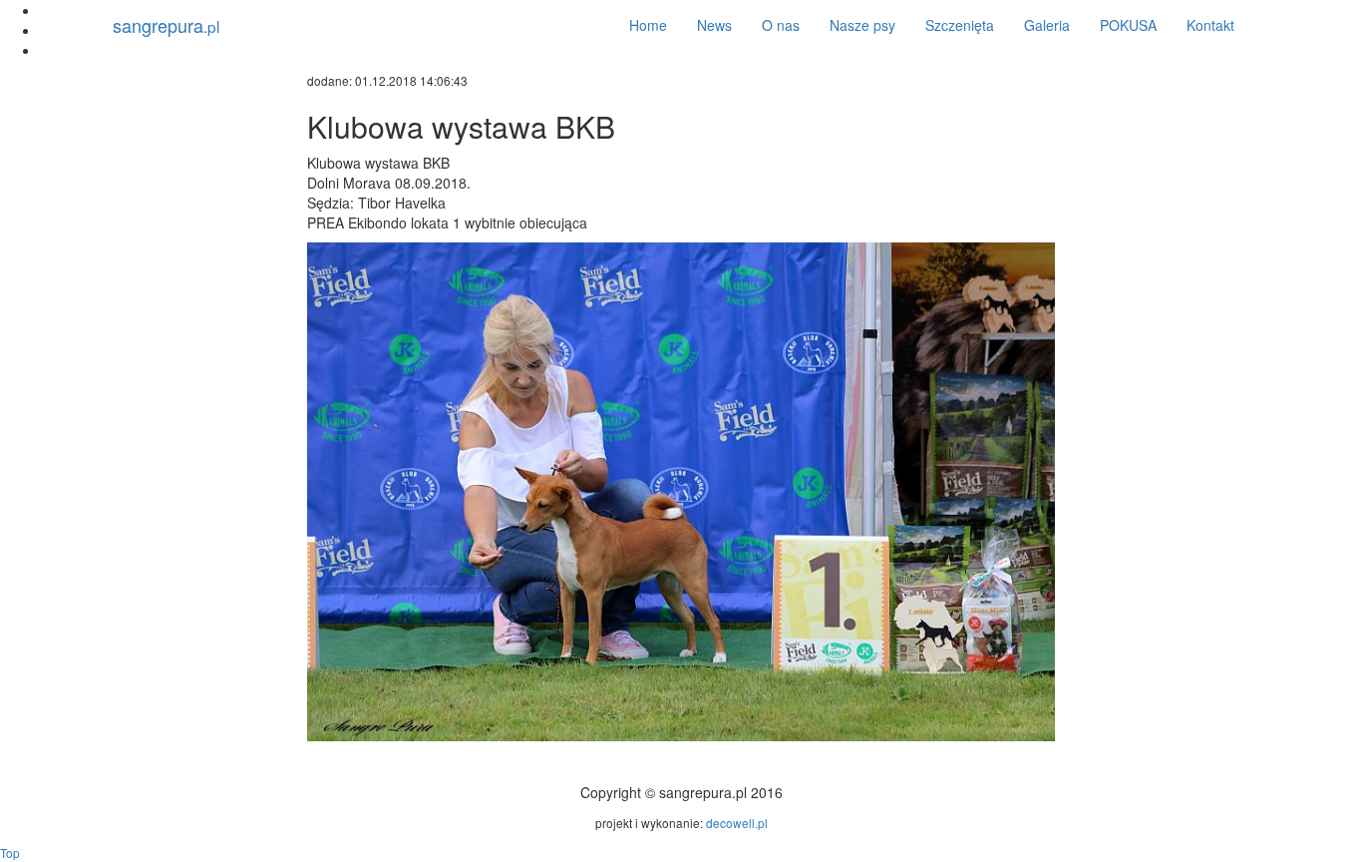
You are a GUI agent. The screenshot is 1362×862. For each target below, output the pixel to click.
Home (648, 25)
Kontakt (1210, 25)
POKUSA (1128, 25)
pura (166, 25)
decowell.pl (737, 822)
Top (10, 852)
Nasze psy (862, 25)
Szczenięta (959, 25)
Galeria (1047, 25)
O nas (781, 25)
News (714, 25)
